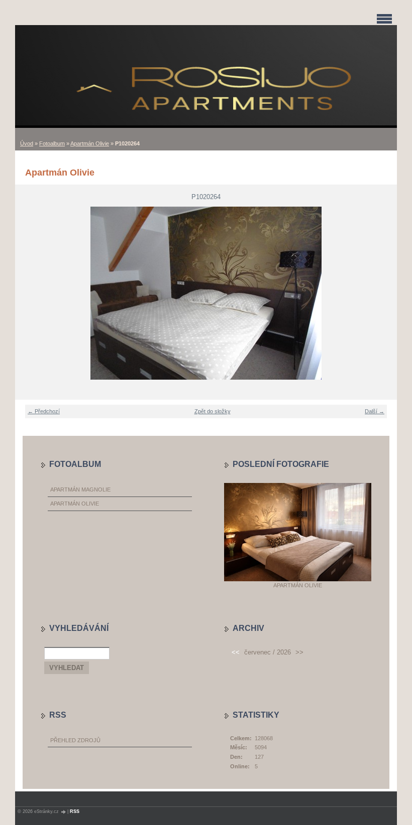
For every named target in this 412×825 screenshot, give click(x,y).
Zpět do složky (212, 411)
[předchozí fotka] (29, 293)
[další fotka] (383, 293)
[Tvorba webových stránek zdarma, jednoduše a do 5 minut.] (63, 811)
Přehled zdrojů (75, 740)
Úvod (26, 143)
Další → (374, 411)
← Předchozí (44, 411)
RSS (74, 811)
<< (236, 652)
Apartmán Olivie (89, 143)
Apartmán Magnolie (80, 489)
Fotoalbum (52, 143)
